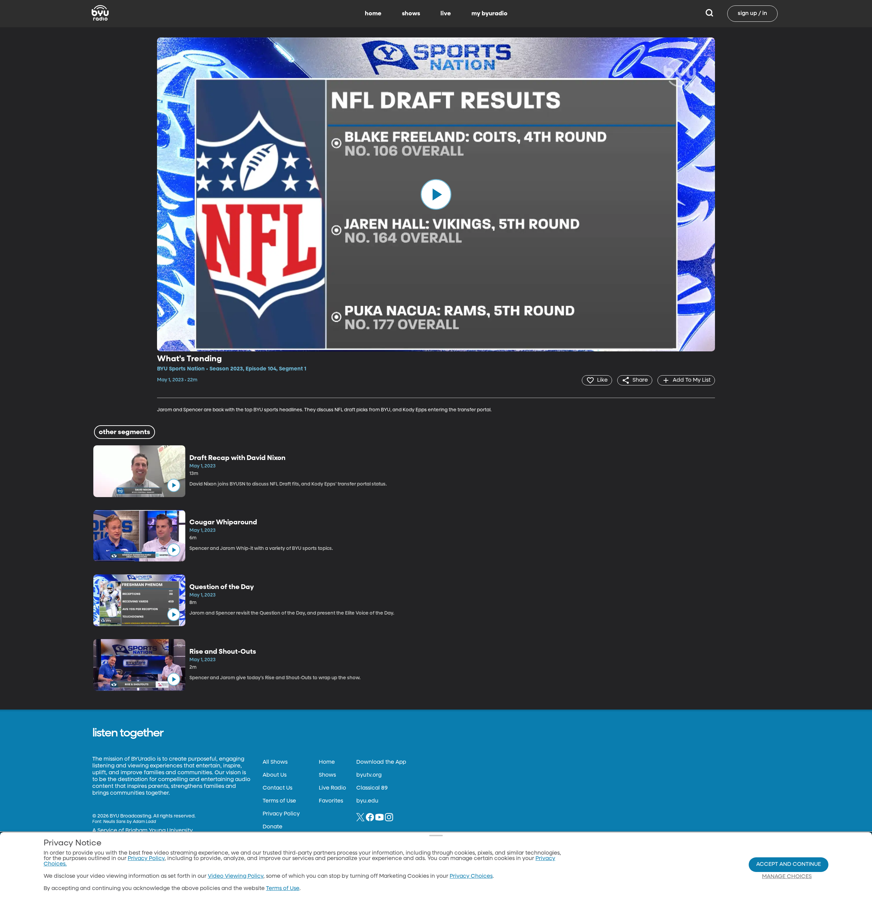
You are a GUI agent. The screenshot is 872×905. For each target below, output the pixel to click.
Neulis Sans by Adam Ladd (129, 822)
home (373, 14)
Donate (272, 827)
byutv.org (369, 775)
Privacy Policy (281, 814)
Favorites (331, 801)
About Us (274, 775)
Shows (327, 775)
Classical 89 (372, 788)
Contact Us (277, 788)
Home (327, 762)
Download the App (381, 762)
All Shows (275, 762)
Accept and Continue (788, 864)
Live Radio (332, 788)
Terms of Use (279, 801)
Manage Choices (787, 876)
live (445, 14)
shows (411, 14)
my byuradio (489, 14)
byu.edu (367, 801)
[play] (436, 194)
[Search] (709, 13)
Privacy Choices (471, 876)
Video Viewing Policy (235, 876)
